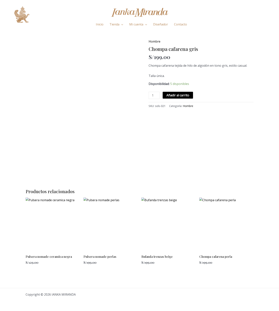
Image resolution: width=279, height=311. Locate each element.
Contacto (180, 24)
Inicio (99, 24)
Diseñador (160, 24)
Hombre (154, 41)
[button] (121, 24)
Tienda (114, 24)
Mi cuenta (136, 24)
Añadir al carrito (177, 95)
